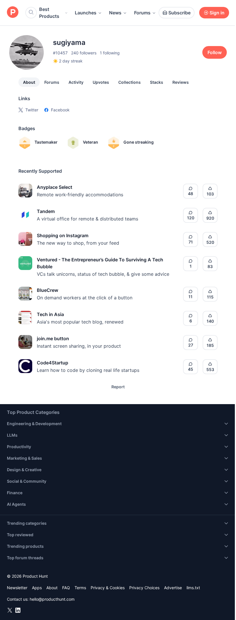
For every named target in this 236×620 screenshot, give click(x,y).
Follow (215, 52)
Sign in (217, 13)
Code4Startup (52, 363)
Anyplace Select (54, 187)
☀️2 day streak (68, 60)
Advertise (173, 587)
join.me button (53, 338)
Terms (80, 587)
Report (118, 386)
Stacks (156, 82)
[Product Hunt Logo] (12, 12)
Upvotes (101, 82)
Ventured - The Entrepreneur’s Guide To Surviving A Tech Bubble (100, 263)
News (115, 13)
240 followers (83, 52)
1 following (110, 52)
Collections (129, 82)
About (29, 82)
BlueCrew (47, 290)
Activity (75, 82)
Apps (37, 587)
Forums (142, 13)
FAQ (66, 587)
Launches (85, 13)
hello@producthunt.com (52, 599)
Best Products (49, 12)
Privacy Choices (144, 587)
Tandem (46, 211)
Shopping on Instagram (62, 235)
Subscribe (179, 13)
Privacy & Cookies (108, 587)
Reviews (180, 82)
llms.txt (193, 587)
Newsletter (17, 587)
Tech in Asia (50, 314)
